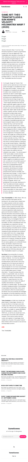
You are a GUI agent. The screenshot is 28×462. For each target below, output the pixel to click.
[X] (14, 447)
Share (23, 31)
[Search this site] (24, 7)
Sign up (14, 456)
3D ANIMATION (5, 12)
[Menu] (26, 7)
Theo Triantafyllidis (6, 330)
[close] (26, 2)
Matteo (7, 30)
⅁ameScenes (5, 6)
